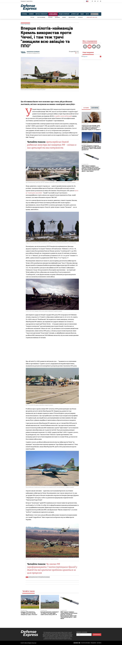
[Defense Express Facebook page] (92, 1)
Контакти (80, 17)
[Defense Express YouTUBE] (95, 1)
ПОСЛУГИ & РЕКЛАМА (85, 642)
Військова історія (36, 577)
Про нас (32, 17)
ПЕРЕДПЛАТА (93, 642)
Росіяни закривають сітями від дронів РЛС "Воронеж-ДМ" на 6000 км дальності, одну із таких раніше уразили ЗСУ (91, 147)
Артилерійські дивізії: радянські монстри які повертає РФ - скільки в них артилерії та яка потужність (51, 145)
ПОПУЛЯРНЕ (94, 107)
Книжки (64, 17)
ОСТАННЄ (86, 107)
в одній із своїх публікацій (63, 116)
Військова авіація (45, 577)
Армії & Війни (27, 24)
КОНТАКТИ (99, 642)
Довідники (57, 17)
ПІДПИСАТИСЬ (96, 634)
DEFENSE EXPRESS (33, 51)
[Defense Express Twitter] (98, 1)
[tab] (86, 108)
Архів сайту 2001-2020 (92, 17)
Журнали (50, 17)
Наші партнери (72, 17)
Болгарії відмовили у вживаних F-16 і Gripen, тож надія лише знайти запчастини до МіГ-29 (50, 613)
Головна (22, 24)
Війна (30, 577)
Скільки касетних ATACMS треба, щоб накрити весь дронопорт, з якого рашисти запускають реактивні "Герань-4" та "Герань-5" (91, 127)
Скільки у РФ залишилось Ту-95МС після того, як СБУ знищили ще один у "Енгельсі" (29, 613)
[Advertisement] (72, 7)
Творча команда (41, 17)
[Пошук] (100, 14)
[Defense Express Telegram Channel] (100, 1)
